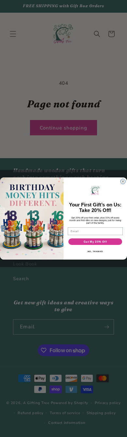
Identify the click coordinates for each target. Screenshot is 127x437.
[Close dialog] (122, 181)
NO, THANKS (95, 251)
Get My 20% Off (95, 241)
